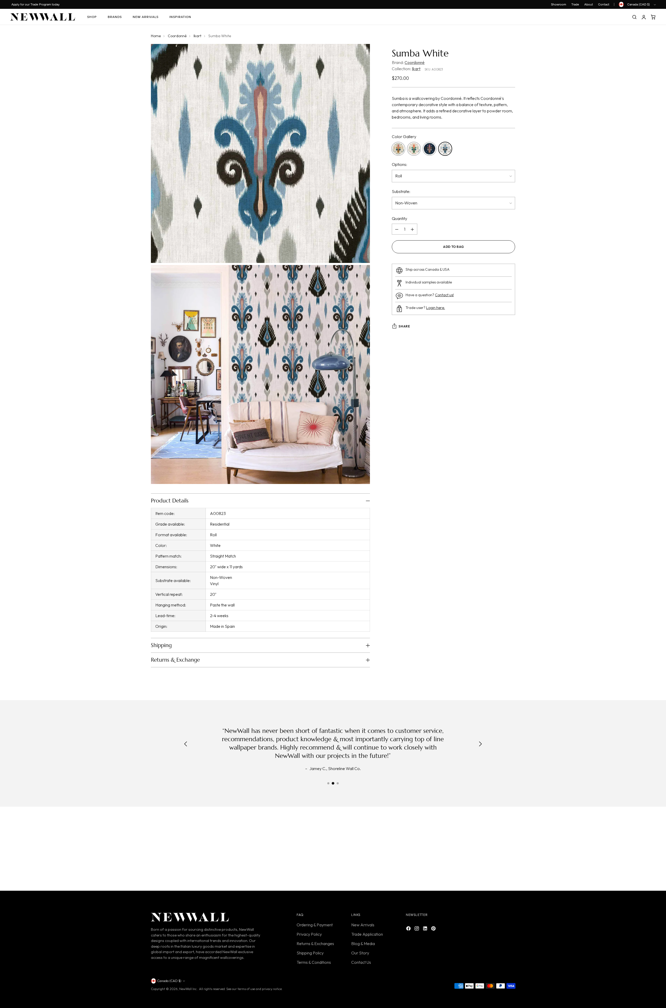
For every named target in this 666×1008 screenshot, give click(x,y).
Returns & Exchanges (315, 943)
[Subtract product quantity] (396, 229)
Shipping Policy (310, 952)
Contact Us (361, 962)
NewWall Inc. (188, 989)
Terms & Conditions (314, 962)
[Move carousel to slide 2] (333, 783)
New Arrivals (362, 924)
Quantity (399, 218)
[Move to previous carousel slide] (498, 850)
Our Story (360, 952)
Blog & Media (363, 943)
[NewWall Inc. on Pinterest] (434, 929)
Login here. (435, 308)
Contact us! (444, 295)
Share (404, 326)
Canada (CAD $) (638, 4)
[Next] (480, 744)
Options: (399, 164)
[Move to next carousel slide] (510, 849)
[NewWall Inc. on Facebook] (409, 929)
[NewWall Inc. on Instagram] (417, 929)
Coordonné (177, 36)
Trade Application (367, 934)
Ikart (197, 36)
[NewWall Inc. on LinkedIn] (425, 929)
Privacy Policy (309, 934)
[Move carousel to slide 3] (338, 783)
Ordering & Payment (315, 924)
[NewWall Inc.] (42, 16)
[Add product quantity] (412, 229)
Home (156, 36)
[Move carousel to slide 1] (328, 783)
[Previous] (185, 744)
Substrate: (401, 191)
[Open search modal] (634, 17)
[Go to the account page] (643, 17)
